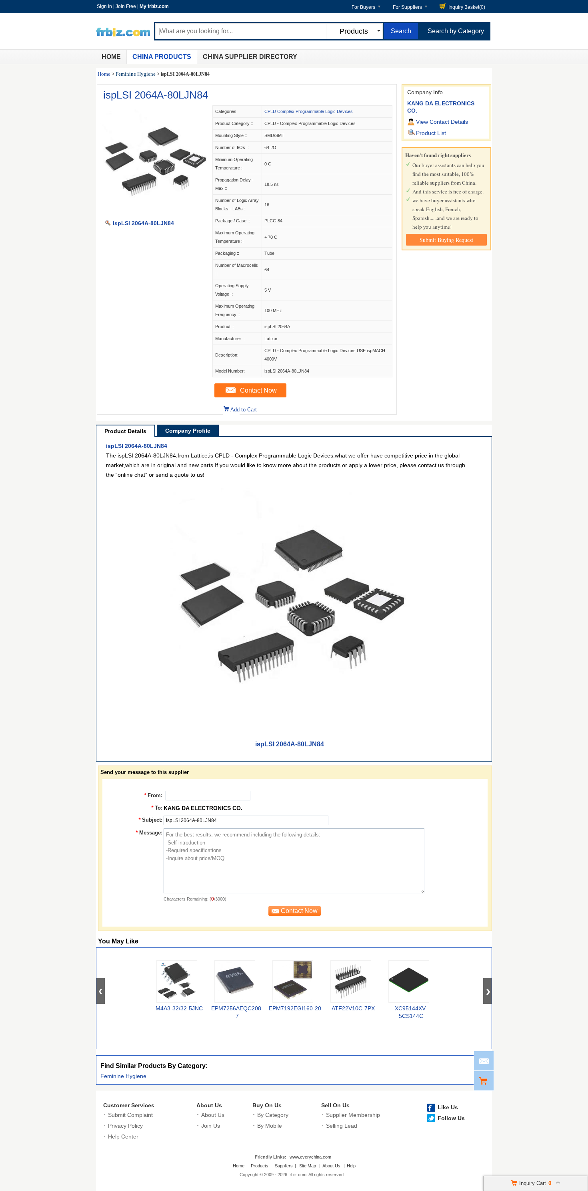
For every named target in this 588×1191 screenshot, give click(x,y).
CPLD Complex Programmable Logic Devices (308, 111)
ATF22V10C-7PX (353, 1008)
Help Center (123, 1136)
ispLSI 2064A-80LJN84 (155, 95)
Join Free (126, 6)
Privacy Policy (125, 1125)
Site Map (307, 1165)
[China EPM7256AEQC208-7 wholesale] (235, 981)
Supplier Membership (353, 1115)
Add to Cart (243, 410)
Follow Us (451, 1118)
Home (111, 56)
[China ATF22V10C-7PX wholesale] (351, 981)
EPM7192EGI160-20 (295, 1008)
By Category (272, 1115)
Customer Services (128, 1105)
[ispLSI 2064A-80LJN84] (154, 215)
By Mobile (269, 1125)
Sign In (104, 6)
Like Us (448, 1107)
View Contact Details (442, 122)
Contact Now (258, 390)
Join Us (210, 1125)
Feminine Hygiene (136, 74)
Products (259, 1165)
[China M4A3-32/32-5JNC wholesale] (177, 981)
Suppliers (284, 1165)
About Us (209, 1105)
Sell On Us (335, 1105)
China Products (161, 56)
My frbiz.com (154, 6)
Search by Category (456, 31)
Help (351, 1165)
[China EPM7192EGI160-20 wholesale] (293, 981)
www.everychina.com (310, 1157)
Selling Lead (341, 1125)
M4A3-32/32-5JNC (179, 1008)
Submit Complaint (130, 1115)
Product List (431, 133)
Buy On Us (267, 1105)
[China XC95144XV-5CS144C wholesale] (409, 981)
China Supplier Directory (250, 56)
